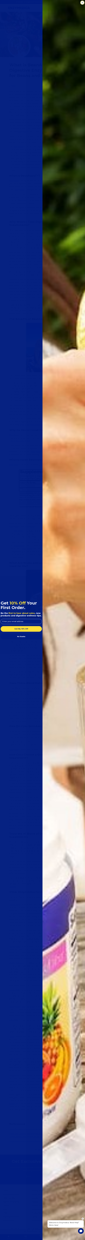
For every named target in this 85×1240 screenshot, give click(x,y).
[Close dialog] (82, 2)
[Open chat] (81, 1231)
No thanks (21, 636)
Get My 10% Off (21, 629)
